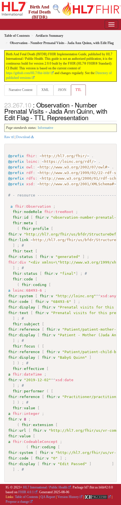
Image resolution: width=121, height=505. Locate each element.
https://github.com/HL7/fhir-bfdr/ (28, 73)
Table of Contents (26, 497)
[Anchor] (91, 117)
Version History (68, 497)
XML (45, 90)
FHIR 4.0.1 (26, 492)
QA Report (48, 497)
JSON (62, 90)
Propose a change (17, 502)
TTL (78, 90)
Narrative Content (20, 90)
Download (23, 137)
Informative (45, 128)
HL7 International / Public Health (45, 487)
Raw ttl (9, 137)
